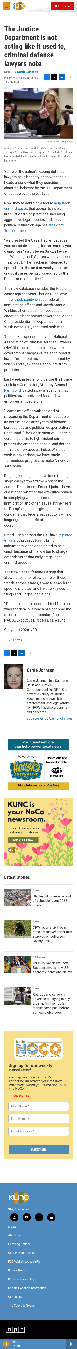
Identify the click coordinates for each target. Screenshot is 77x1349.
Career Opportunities (21, 1252)
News (36, 890)
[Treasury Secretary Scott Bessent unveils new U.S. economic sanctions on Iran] (17, 964)
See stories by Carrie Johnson (49, 718)
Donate (64, 6)
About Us (14, 1235)
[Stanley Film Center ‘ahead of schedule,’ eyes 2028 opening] (17, 897)
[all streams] (71, 1344)
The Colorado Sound (21, 1305)
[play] (6, 1344)
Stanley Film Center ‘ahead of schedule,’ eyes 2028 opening (52, 900)
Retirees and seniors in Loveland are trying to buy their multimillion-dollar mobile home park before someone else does (51, 1003)
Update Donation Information (27, 1288)
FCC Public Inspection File (24, 1261)
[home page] (20, 1198)
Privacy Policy (17, 1270)
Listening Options (19, 1244)
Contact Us (15, 1296)
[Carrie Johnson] (13, 676)
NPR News (15, 640)
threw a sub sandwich (22, 299)
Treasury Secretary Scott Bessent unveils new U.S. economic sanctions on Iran (52, 967)
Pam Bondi (13, 390)
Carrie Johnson (27, 72)
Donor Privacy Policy (21, 1279)
